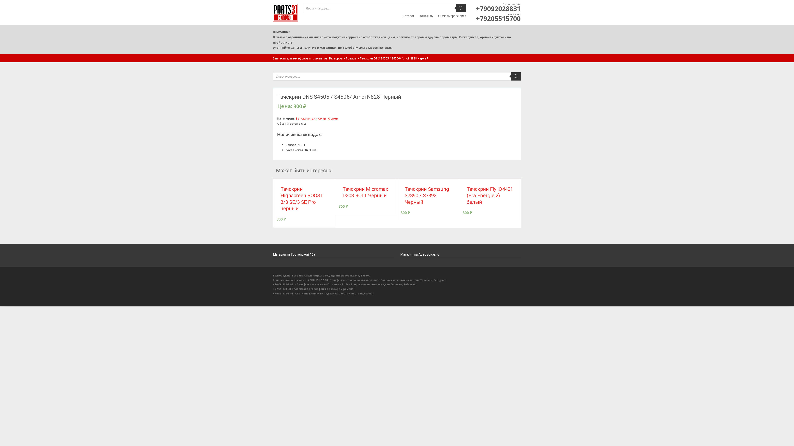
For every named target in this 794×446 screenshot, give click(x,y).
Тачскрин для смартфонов (316, 118)
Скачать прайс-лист (452, 16)
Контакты (426, 16)
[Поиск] (461, 8)
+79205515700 (498, 18)
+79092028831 (498, 8)
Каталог (408, 16)
